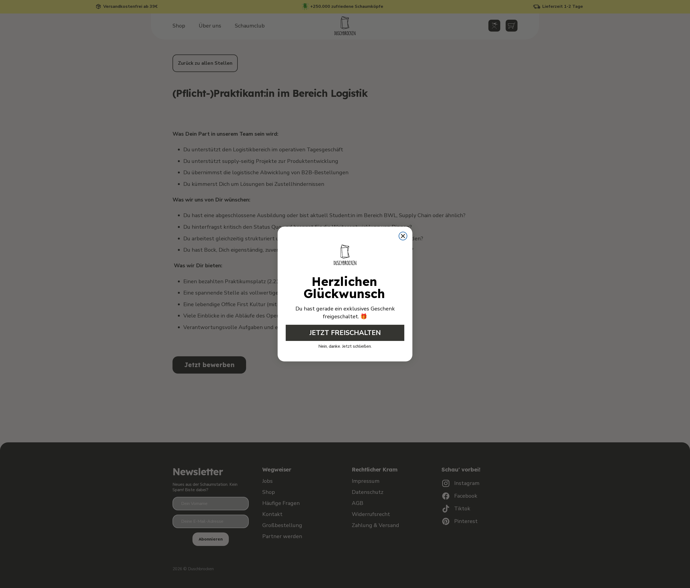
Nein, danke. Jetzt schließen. (345, 346)
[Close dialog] (403, 236)
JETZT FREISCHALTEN (345, 332)
